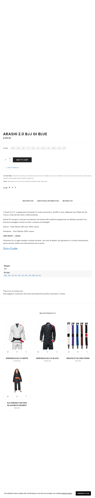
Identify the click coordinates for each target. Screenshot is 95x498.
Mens (24, 178)
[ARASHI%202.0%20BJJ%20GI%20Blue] (9, 187)
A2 (23, 275)
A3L (9, 275)
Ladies (10, 178)
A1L (19, 275)
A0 (13, 275)
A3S (33, 275)
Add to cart (22, 160)
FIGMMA (46, 176)
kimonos (28, 181)
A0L (5, 275)
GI (51, 176)
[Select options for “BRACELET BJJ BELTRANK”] (68, 351)
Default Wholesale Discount (32, 176)
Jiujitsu (21, 181)
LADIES (5, 178)
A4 (37, 275)
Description (28, 201)
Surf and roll (42, 181)
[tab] (28, 201)
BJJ (14, 181)
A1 (16, 275)
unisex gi (30, 178)
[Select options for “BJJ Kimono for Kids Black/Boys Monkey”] (7, 396)
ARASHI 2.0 (16, 176)
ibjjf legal (79, 176)
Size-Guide (10, 248)
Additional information (48, 201)
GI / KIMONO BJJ (60, 176)
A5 (40, 275)
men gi (19, 178)
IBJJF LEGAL (70, 176)
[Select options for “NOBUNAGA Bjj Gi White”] (7, 351)
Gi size (5, 148)
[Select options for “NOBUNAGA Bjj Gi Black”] (38, 351)
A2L (26, 275)
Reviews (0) (68, 201)
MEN (14, 178)
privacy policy (67, 493)
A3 (30, 275)
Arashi (10, 181)
